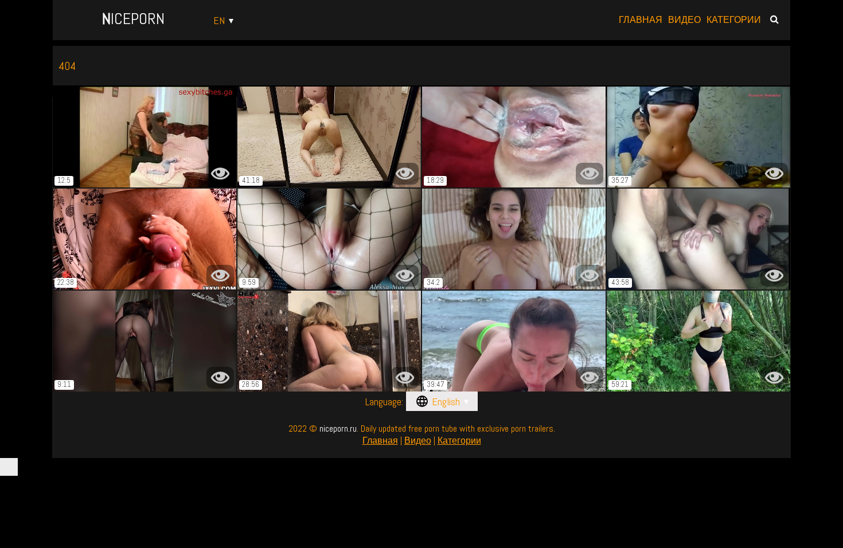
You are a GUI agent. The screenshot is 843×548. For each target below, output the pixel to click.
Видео (684, 20)
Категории (734, 20)
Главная (640, 20)
